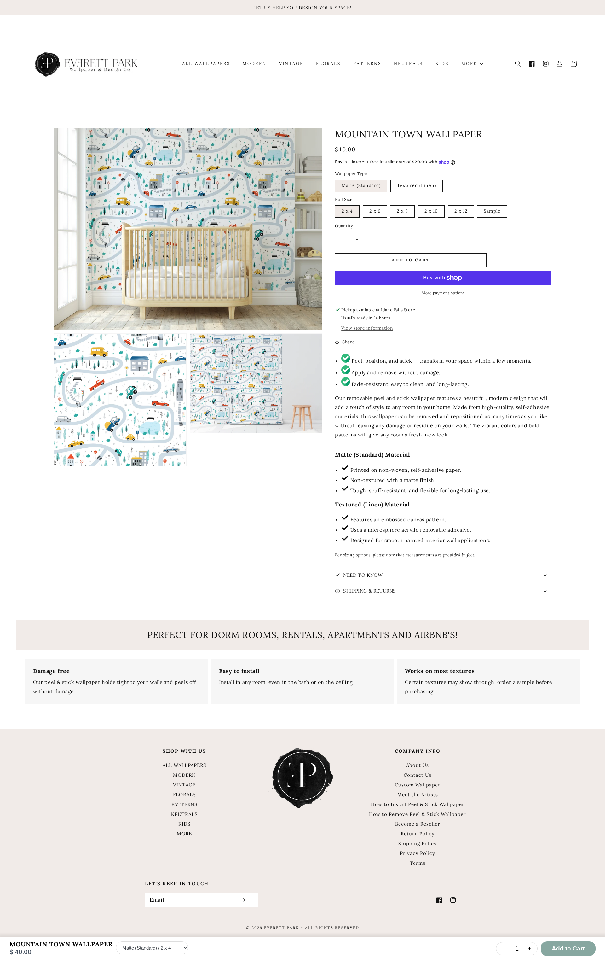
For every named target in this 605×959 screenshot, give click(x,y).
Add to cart (411, 260)
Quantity (344, 226)
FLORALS (184, 795)
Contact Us (417, 775)
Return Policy (418, 834)
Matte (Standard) (361, 185)
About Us (417, 765)
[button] (518, 64)
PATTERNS (184, 804)
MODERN (184, 775)
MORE (184, 834)
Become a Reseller (417, 824)
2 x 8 (402, 211)
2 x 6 (375, 211)
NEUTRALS (184, 814)
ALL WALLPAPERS (184, 765)
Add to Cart (568, 948)
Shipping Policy (417, 843)
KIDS (184, 824)
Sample (492, 211)
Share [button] (348, 342)
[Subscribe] (242, 900)
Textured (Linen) (416, 185)
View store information (367, 328)
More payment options (443, 292)
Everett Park (281, 927)
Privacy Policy (417, 853)
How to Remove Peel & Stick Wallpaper (417, 814)
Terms (417, 863)
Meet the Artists (417, 795)
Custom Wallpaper (418, 785)
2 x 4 (347, 211)
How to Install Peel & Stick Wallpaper (417, 804)
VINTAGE (184, 785)
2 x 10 (431, 211)
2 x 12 (461, 211)
